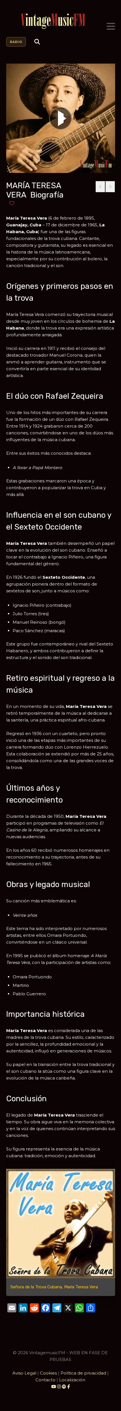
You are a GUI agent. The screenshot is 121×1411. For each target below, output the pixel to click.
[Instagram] (59, 1386)
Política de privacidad (83, 1373)
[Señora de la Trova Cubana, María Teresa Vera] (60, 1223)
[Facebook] (68, 1386)
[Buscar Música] (37, 41)
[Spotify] (64, 1386)
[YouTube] (53, 1386)
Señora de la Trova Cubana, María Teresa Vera (54, 1286)
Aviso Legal (24, 1373)
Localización (72, 1379)
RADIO (16, 42)
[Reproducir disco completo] (60, 118)
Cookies (48, 1373)
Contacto (45, 1379)
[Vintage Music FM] (60, 21)
